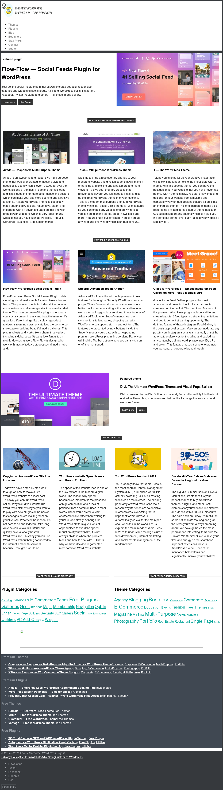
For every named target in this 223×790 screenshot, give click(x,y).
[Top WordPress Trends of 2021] (138, 459)
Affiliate (36, 757)
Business (159, 599)
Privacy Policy (10, 757)
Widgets (51, 619)
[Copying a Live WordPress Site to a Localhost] (26, 459)
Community (176, 600)
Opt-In (100, 606)
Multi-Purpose (160, 613)
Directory (210, 600)
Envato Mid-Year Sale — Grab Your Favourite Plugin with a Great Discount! (194, 480)
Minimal (138, 614)
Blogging (138, 599)
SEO (58, 613)
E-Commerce (43, 599)
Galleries (10, 606)
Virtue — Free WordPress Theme (30, 715)
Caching (6, 600)
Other (6, 613)
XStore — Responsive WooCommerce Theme (38, 672)
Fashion (178, 607)
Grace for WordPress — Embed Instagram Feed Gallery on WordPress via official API (184, 291)
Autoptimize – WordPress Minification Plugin (37, 742)
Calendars (21, 599)
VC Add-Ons (28, 619)
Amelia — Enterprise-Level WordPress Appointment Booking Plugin (53, 688)
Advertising (48, 757)
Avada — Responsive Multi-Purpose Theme (31, 170)
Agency (121, 600)
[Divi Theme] (55, 399)
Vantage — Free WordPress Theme (31, 723)
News (181, 614)
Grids (25, 606)
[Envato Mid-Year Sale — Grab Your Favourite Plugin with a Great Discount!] (194, 459)
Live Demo (25, 102)
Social (80, 612)
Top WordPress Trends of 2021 (135, 476)
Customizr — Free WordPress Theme (32, 719)
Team (89, 613)
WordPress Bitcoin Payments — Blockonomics (39, 692)
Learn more (9, 102)
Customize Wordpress (69, 757)
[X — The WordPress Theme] (186, 147)
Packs (15, 613)
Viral (41, 620)
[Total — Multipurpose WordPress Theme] (111, 147)
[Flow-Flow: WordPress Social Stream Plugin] (36, 266)
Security (47, 613)
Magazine (123, 614)
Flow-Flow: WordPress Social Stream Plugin (32, 289)
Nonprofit (192, 614)
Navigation (85, 606)
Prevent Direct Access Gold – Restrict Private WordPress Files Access (54, 696)
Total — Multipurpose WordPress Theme (105, 170)
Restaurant (182, 621)
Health (211, 607)
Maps (47, 606)
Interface (36, 606)
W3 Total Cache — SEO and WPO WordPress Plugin (42, 738)
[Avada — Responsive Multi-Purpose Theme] (36, 147)
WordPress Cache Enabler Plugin (30, 746)
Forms (62, 600)
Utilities (8, 619)
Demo (142, 409)
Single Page (202, 621)
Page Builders (30, 613)
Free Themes (196, 607)
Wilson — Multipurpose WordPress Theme (36, 668)
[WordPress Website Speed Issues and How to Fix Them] (82, 459)
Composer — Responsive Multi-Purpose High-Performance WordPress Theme (60, 664)
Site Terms (25, 757)
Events (166, 607)
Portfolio (148, 620)
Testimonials (99, 613)
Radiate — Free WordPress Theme (31, 711)
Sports (217, 622)
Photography (126, 621)
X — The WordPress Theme (171, 170)
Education (152, 607)
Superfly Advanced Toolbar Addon (101, 289)
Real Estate (166, 621)
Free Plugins (83, 599)
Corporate (193, 599)
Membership (64, 606)
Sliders (67, 613)
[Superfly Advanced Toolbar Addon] (111, 266)
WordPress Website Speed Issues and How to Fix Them (81, 478)
